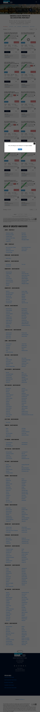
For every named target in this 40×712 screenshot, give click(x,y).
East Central (8, 361)
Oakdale (7, 285)
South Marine (24, 557)
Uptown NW (24, 380)
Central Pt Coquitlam (10, 453)
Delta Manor (8, 345)
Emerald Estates (9, 641)
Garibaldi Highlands (9, 519)
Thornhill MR (24, 361)
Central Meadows (9, 442)
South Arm (23, 488)
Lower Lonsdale (9, 414)
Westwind (23, 498)
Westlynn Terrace (25, 411)
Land (15, 26)
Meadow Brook (24, 308)
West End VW (24, 583)
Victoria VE (24, 562)
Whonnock (24, 366)
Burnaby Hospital (9, 294)
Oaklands (23, 297)
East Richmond (9, 488)
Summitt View (24, 320)
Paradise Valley (24, 509)
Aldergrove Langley (9, 233)
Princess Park (24, 398)
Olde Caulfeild (24, 597)
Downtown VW (8, 573)
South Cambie (24, 576)
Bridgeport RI (8, 480)
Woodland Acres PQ (25, 458)
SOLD (31, 7)
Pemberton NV (24, 396)
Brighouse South (9, 483)
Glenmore (8, 620)
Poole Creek (24, 433)
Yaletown (23, 584)
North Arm (8, 382)
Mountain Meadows (25, 467)
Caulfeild (7, 600)
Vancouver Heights (25, 280)
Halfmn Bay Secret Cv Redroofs (12, 530)
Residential (19, 26)
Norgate (23, 391)
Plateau (23, 511)
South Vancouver (25, 559)
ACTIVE (28, 7)
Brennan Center (9, 509)
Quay (23, 372)
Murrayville (24, 233)
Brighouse (8, 482)
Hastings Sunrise (9, 560)
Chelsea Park (8, 605)
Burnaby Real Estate (8, 682)
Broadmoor (8, 485)
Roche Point (24, 401)
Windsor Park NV (25, 413)
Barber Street (8, 466)
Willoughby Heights (25, 239)
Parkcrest (23, 272)
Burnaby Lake (8, 296)
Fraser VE (8, 554)
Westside (23, 636)
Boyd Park (8, 478)
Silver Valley (24, 358)
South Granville (24, 578)
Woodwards (24, 500)
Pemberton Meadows (25, 431)
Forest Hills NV (9, 406)
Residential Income (25, 26)
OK (20, 149)
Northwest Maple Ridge (10, 366)
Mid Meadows (8, 444)
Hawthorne (8, 348)
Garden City (8, 490)
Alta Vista (7, 628)
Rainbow (23, 629)
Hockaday (8, 325)
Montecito (8, 283)
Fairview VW (8, 576)
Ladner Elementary (9, 352)
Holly (7, 350)
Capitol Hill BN (8, 273)
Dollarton (7, 403)
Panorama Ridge (9, 252)
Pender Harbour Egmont (26, 528)
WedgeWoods (24, 634)
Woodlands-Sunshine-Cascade (27, 414)
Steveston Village (25, 493)
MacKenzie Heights (9, 583)
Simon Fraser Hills (25, 273)
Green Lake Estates (9, 644)
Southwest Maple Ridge (26, 359)
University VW (24, 581)
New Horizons (24, 310)
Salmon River (24, 236)
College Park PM (9, 469)
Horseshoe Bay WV (25, 592)
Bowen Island (8, 258)
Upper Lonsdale (25, 408)
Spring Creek (24, 631)
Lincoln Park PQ (9, 458)
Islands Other (8, 336)
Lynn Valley (8, 416)
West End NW (24, 382)
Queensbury (24, 399)
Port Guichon (24, 347)
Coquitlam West (9, 318)
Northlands (24, 393)
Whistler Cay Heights (25, 639)
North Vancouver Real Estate (10, 679)
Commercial (11, 26)
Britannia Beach (9, 511)
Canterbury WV (9, 599)
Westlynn (23, 409)
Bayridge (7, 595)
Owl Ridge (24, 428)
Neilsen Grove (24, 345)
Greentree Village (25, 292)
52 (26, 214)
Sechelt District (24, 532)
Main (22, 550)
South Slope (24, 299)
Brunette (7, 372)
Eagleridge (8, 615)
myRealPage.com (22, 699)
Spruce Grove (24, 633)
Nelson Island (24, 527)
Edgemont (8, 404)
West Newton (24, 250)
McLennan (8, 500)
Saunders (23, 483)
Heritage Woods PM (25, 464)
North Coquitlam (25, 312)
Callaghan (8, 638)
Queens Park (24, 374)
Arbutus (7, 568)
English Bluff (8, 543)
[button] (14, 665)
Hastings (7, 559)
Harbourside (8, 409)
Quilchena (23, 571)
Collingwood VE (9, 550)
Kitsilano (7, 581)
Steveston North (25, 490)
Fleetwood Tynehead (10, 250)
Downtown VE (8, 552)
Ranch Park (24, 315)
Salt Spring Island (25, 334)
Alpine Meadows (9, 626)
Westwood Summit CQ (26, 325)
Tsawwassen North (25, 543)
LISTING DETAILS (7, 52)
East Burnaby (8, 264)
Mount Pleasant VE (25, 552)
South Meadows (25, 442)
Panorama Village (25, 599)
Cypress (7, 607)
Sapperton (23, 377)
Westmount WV (24, 617)
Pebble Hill (24, 538)
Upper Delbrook (25, 406)
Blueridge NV (8, 388)
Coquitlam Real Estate (9, 685)
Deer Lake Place (9, 301)
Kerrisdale (8, 579)
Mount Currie (8, 436)
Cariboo (7, 275)
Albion (7, 358)
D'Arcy (7, 430)
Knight (23, 549)
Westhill (23, 615)
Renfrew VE (24, 555)
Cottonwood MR (9, 359)
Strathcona (24, 560)
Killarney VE (8, 562)
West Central (24, 364)
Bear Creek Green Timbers (11, 247)
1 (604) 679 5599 (7, 56)
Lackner (7, 498)
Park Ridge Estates (25, 313)
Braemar (7, 391)
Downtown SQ (8, 516)
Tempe (23, 404)
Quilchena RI (24, 480)
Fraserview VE (8, 555)
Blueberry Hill (8, 634)
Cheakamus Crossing (10, 639)
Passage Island (24, 602)
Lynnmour (23, 388)
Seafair (23, 487)
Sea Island (24, 485)
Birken (7, 428)
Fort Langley (8, 239)
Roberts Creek (24, 530)
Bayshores (8, 629)
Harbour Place (8, 323)
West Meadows (24, 444)
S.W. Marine (24, 573)
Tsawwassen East (25, 541)
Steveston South (25, 492)
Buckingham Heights (10, 292)
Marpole (7, 584)
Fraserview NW (9, 377)
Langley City (8, 241)
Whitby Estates (24, 618)
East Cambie (8, 487)
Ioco (22, 466)
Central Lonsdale (9, 398)
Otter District (24, 234)
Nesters (23, 626)
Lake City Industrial (9, 281)
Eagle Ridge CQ (9, 320)
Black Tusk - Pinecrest (10, 633)
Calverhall (8, 393)
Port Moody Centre (25, 471)
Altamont (7, 592)
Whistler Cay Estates (25, 638)
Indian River (8, 413)
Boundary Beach (9, 539)
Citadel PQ (8, 455)
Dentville (7, 514)
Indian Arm (8, 411)
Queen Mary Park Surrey (26, 247)
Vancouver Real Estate (9, 677)
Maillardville (8, 326)
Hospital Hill (8, 521)
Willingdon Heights (25, 283)
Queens (23, 605)
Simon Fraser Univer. (25, 275)
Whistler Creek (24, 641)
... (23, 214)
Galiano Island (8, 334)
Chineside (8, 315)
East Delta (8, 347)
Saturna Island (24, 336)
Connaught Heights (9, 374)
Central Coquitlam (9, 313)
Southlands (24, 579)
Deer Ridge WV (9, 610)
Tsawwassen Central (25, 539)
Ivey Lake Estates (9, 433)
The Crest (23, 264)
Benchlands (8, 631)
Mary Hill (23, 453)
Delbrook (7, 401)
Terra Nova (24, 495)
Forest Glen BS (9, 302)
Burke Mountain (9, 308)
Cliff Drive (8, 541)
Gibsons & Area (9, 528)
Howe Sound (24, 594)
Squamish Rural (25, 514)
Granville (7, 493)
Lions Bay (23, 595)
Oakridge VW (24, 568)
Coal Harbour (8, 571)
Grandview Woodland (10, 557)
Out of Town (8, 422)
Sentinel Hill (24, 610)
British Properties (9, 597)
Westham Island (25, 350)
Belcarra (7, 467)
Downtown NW (9, 375)
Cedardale (8, 602)
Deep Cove (8, 399)
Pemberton (24, 430)
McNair (23, 478)
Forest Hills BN (9, 278)
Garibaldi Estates (9, 517)
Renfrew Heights (25, 554)
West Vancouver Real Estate (10, 687)
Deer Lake (8, 299)
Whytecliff (23, 620)
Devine (7, 431)
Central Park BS (9, 297)
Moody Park (8, 380)
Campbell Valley (9, 236)
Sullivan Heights (25, 278)
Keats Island (8, 532)
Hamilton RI (8, 495)
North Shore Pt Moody (26, 469)
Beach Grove (8, 538)
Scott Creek (24, 318)
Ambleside (8, 594)
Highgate (23, 294)
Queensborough (25, 375)
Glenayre (7, 471)
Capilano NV (8, 396)
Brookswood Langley (10, 234)
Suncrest (23, 301)
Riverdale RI (24, 482)
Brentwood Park (9, 272)
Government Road (9, 280)
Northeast (8, 364)
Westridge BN (24, 281)
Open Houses (32, 26)
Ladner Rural (24, 343)
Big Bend (7, 291)
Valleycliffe (24, 521)
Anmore (7, 464)
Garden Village (24, 291)
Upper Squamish (25, 519)
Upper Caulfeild (24, 612)
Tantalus (23, 516)
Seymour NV (24, 403)
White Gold (24, 644)
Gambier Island (9, 527)
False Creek (8, 578)
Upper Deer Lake (25, 302)
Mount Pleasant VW (9, 586)
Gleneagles (8, 618)
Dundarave (8, 612)
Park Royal (24, 600)
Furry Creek (8, 617)
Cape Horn (8, 312)
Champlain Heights (9, 549)
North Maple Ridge (9, 363)
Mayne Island (8, 337)
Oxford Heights (24, 455)
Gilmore (7, 492)
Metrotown (23, 296)
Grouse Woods (8, 408)
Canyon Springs (9, 310)
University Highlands (25, 517)
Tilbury (23, 348)
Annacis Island (8, 343)
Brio (6, 636)
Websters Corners (25, 363)
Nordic (23, 628)
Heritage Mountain (9, 472)
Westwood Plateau (25, 323)
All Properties (5, 26)
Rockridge (23, 607)
